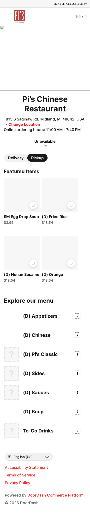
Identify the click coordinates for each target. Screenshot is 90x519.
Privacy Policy (17, 482)
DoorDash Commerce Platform (55, 495)
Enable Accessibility (70, 3)
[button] (21, 202)
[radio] (15, 158)
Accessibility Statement (26, 467)
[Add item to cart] (33, 205)
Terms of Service (20, 475)
